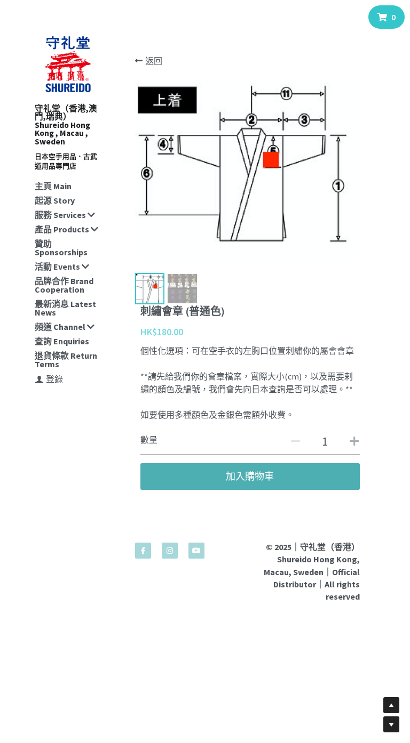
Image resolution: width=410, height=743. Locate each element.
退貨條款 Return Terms (66, 359)
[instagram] (170, 551)
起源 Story (55, 200)
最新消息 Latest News (65, 308)
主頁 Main (53, 186)
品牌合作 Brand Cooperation (64, 285)
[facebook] (143, 551)
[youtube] (196, 551)
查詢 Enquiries (62, 341)
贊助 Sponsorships (61, 247)
